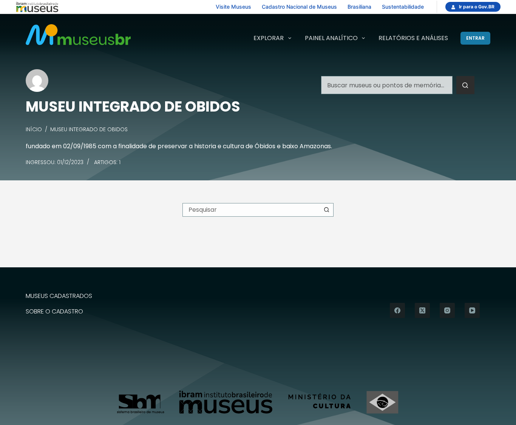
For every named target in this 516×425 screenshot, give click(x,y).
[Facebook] (397, 310)
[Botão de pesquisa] (465, 85)
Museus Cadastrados (59, 296)
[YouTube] (472, 310)
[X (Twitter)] (422, 310)
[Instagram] (447, 310)
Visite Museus (233, 6)
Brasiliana (359, 6)
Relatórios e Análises (413, 38)
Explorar (268, 38)
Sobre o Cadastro (54, 312)
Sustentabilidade (403, 6)
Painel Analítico (331, 38)
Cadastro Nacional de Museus (299, 6)
